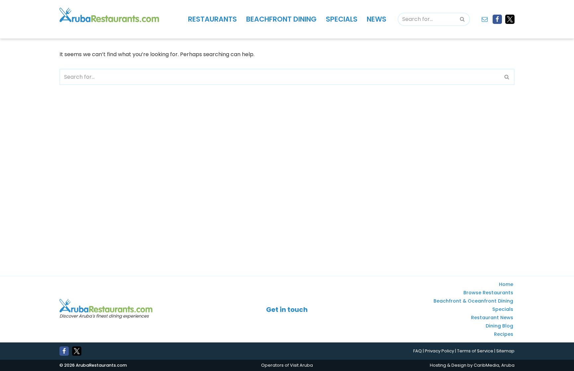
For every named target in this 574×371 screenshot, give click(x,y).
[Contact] (484, 19)
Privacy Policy (439, 351)
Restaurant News (492, 318)
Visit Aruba (301, 365)
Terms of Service (475, 351)
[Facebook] (497, 19)
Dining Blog (499, 326)
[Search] (462, 19)
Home (506, 284)
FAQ (417, 351)
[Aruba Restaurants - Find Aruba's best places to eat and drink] (109, 15)
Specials (341, 19)
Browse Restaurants (488, 293)
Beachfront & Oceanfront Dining (473, 301)
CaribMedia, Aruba (494, 365)
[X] (510, 19)
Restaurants (212, 19)
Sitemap (505, 351)
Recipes (503, 334)
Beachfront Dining (281, 19)
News (376, 19)
